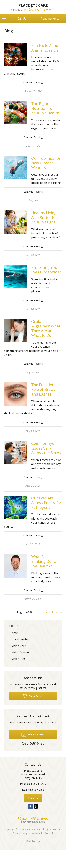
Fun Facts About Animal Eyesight (45, 48)
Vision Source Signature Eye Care (33, 819)
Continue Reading (33, 82)
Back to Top (33, 841)
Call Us (22, 18)
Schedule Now (35, 734)
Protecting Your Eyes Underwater (46, 270)
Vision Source (20, 652)
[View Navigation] (5, 18)
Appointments (50, 18)
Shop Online (35, 696)
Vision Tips (19, 659)
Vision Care (19, 646)
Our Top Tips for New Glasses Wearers (45, 163)
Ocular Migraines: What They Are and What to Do (45, 328)
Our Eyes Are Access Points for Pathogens (46, 502)
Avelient (49, 833)
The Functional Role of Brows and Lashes (44, 389)
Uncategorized (21, 639)
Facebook (30, 806)
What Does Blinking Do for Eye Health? (44, 561)
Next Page (52, 612)
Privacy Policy (19, 833)
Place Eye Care (32, 829)
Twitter (36, 806)
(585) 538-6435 (37, 783)
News (15, 633)
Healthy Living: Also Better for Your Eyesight (44, 217)
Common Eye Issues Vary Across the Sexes (46, 448)
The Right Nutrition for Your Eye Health (45, 108)
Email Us (33, 798)
